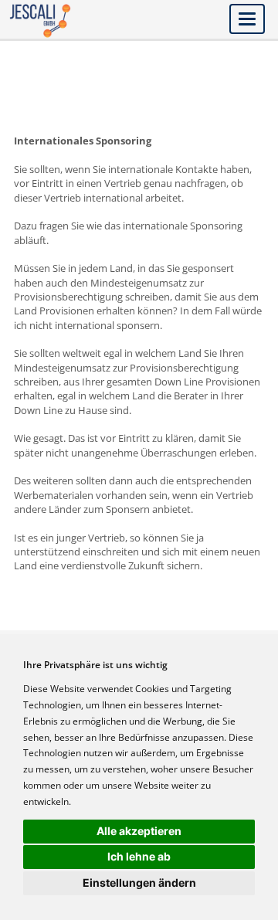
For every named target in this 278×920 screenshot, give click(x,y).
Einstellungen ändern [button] (139, 882)
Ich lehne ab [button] (139, 856)
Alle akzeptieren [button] (139, 830)
